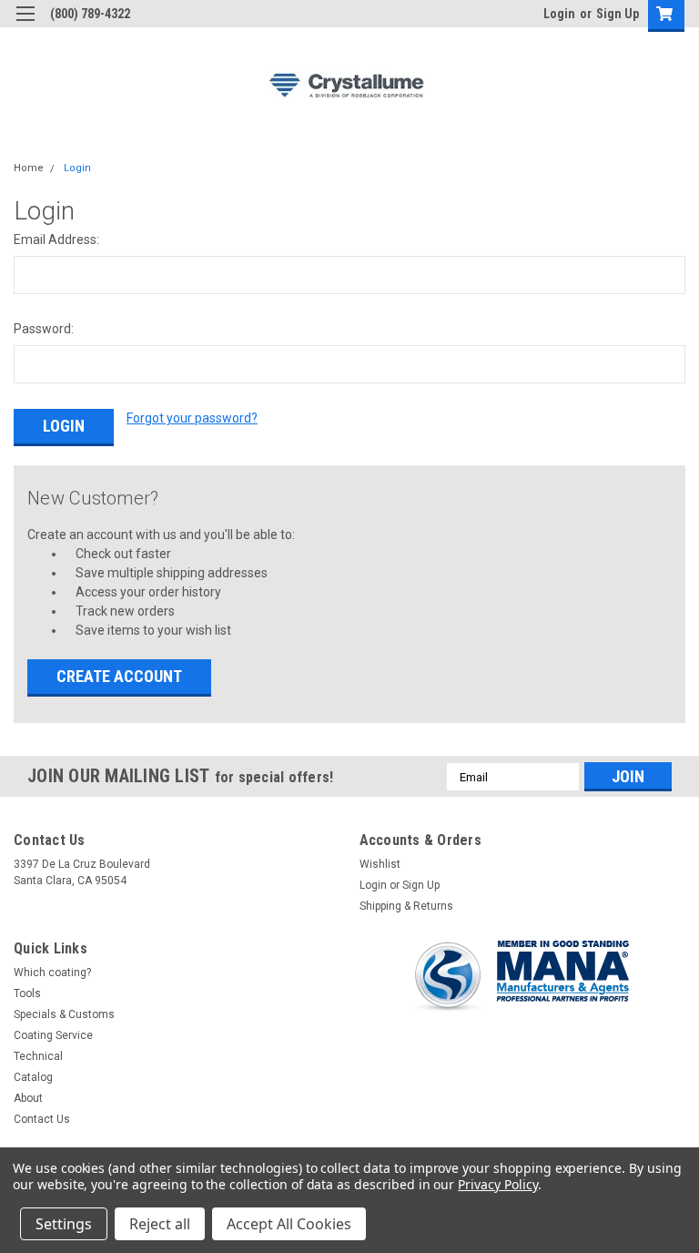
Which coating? (52, 972)
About (28, 1098)
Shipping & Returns (406, 906)
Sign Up (617, 13)
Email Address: (56, 239)
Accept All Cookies (289, 1224)
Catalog (33, 1077)
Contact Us (42, 1119)
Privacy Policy (497, 1184)
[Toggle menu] (25, 25)
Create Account (119, 676)
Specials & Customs (64, 1014)
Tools (27, 993)
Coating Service (53, 1035)
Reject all (159, 1224)
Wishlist (380, 864)
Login (559, 13)
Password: (44, 328)
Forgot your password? (192, 418)
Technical (38, 1056)
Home (29, 168)
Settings (63, 1224)
